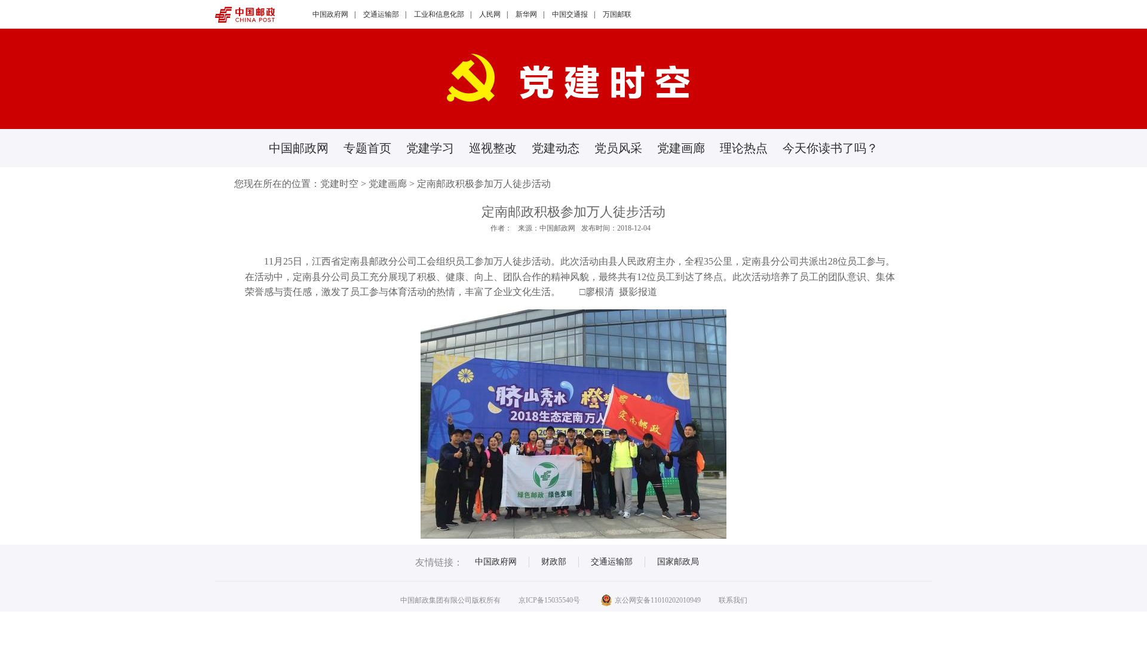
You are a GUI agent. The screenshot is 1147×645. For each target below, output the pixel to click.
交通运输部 (381, 14)
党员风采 (618, 148)
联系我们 (733, 600)
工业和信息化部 (439, 14)
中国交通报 (570, 14)
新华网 (526, 14)
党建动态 (555, 148)
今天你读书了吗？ (830, 148)
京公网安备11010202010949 (658, 600)
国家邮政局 (678, 561)
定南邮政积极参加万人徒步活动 (484, 184)
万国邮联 (617, 14)
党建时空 (339, 184)
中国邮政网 (299, 148)
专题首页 (367, 148)
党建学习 (430, 148)
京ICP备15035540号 (549, 600)
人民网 (490, 14)
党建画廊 (681, 148)
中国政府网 (330, 14)
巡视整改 (493, 148)
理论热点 (744, 148)
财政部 (553, 561)
